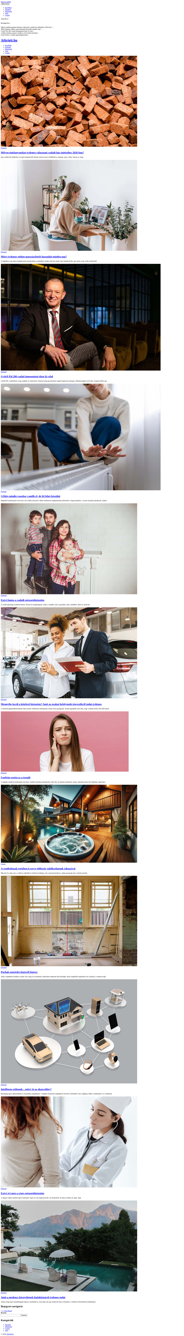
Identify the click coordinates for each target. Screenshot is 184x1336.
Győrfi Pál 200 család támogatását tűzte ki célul (27, 376)
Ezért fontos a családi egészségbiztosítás (22, 600)
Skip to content (6, 2)
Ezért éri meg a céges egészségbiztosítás (22, 1193)
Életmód (8, 9)
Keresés (3, 1313)
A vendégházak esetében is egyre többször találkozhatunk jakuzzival (38, 868)
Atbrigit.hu (9, 40)
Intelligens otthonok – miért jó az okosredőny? (26, 1089)
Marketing (8, 11)
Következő (8, 1311)
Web (6, 13)
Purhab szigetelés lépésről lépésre (19, 972)
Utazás (7, 15)
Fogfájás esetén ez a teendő (15, 777)
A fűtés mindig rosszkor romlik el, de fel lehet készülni (30, 496)
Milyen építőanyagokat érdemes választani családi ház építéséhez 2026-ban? (42, 152)
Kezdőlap (8, 8)
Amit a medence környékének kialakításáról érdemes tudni (33, 1297)
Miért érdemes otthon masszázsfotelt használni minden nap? (34, 256)
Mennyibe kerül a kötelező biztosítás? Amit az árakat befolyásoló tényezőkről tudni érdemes (51, 704)
